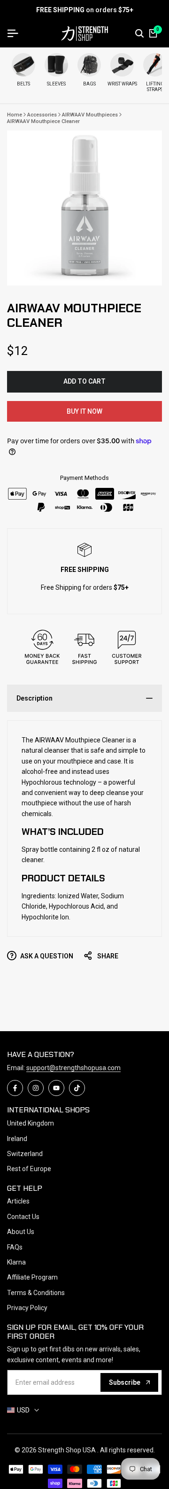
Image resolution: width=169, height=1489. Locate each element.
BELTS (23, 83)
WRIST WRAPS (122, 83)
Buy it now (84, 411)
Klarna (16, 1262)
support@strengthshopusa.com (73, 1068)
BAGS (89, 83)
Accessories (42, 115)
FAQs (15, 1247)
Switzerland (25, 1153)
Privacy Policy (27, 1308)
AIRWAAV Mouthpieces (90, 115)
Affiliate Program (32, 1277)
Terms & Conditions (36, 1292)
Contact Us (23, 1216)
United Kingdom (30, 1123)
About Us (20, 1231)
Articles (18, 1201)
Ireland (17, 1138)
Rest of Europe (29, 1169)
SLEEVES (56, 83)
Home (14, 115)
